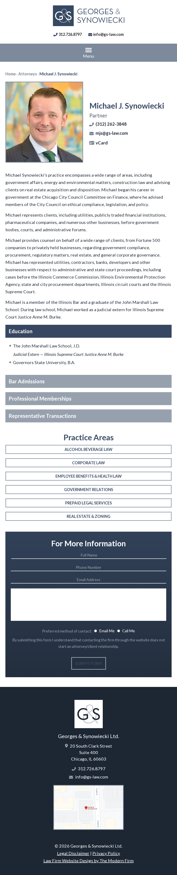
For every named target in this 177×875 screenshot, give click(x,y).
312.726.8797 (70, 34)
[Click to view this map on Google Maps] (88, 828)
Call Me (128, 630)
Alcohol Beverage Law (88, 449)
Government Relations (88, 489)
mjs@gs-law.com (112, 133)
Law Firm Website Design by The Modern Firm (88, 860)
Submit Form (88, 663)
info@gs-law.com (108, 34)
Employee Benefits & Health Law (88, 476)
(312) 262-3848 (111, 124)
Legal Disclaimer (73, 853)
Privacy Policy (106, 853)
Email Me (107, 630)
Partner (98, 115)
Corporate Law (88, 462)
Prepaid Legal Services (88, 503)
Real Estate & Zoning (88, 516)
